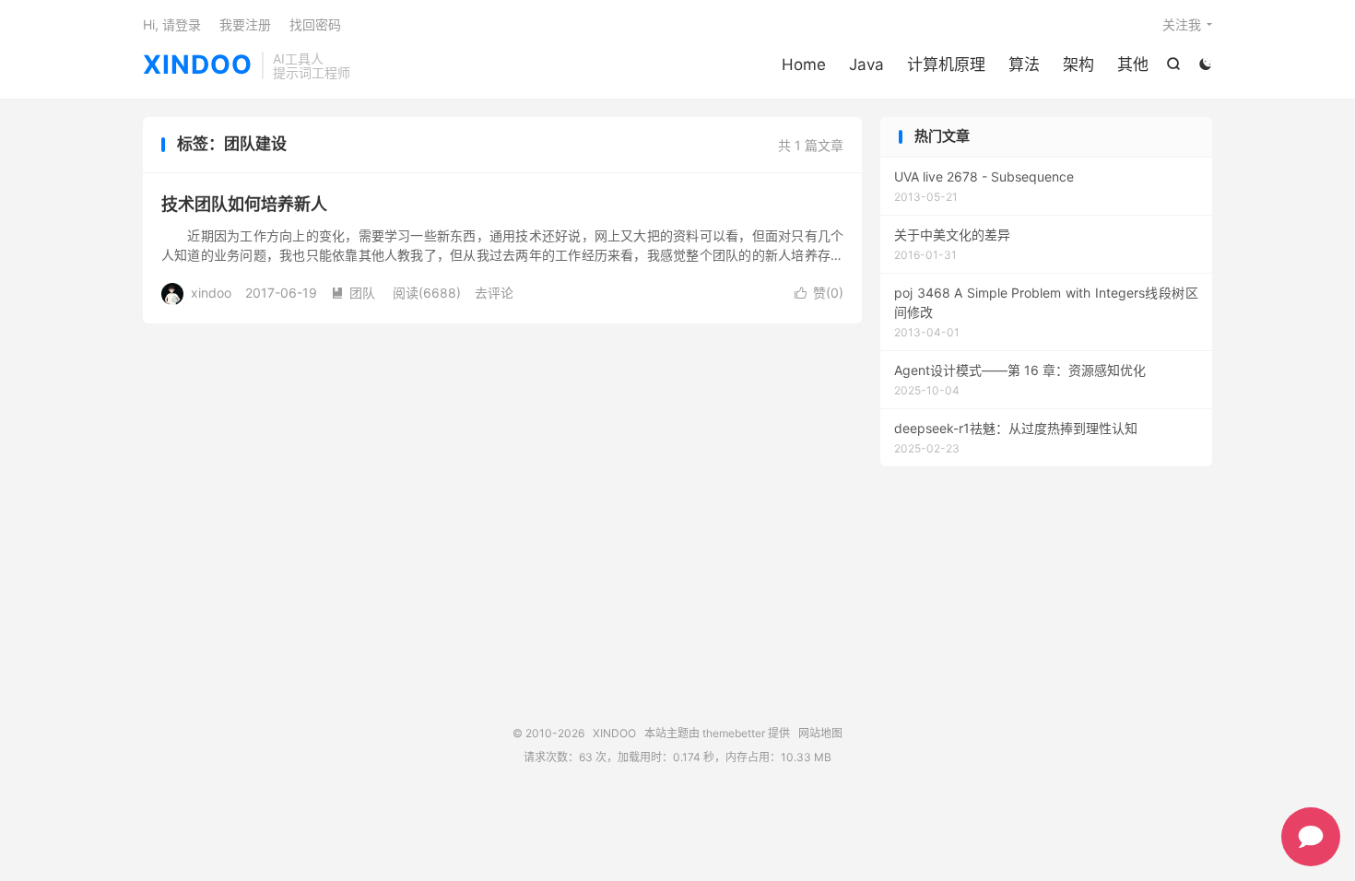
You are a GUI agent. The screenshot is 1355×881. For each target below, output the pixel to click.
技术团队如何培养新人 (244, 204)
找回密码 (315, 24)
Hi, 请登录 (172, 24)
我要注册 (245, 24)
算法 (1024, 64)
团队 (353, 292)
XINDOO (198, 65)
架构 (1078, 64)
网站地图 (820, 733)
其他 (1133, 64)
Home (804, 64)
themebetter (733, 733)
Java (866, 64)
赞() (819, 292)
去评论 (494, 292)
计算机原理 (946, 64)
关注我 (1181, 24)
